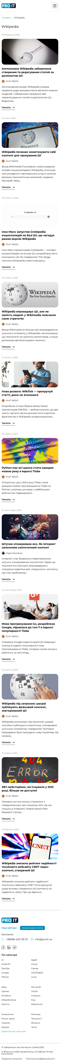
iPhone (5, 977)
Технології (36, 1018)
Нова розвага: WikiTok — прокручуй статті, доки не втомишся (27, 393)
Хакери (5, 1027)
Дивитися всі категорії (13, 1031)
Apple (34, 960)
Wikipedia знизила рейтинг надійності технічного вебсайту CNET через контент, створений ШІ (29, 867)
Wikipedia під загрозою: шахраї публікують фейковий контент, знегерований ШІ (24, 707)
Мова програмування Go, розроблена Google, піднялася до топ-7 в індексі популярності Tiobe (28, 627)
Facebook (3, 947)
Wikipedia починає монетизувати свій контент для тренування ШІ (29, 153)
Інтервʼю (35, 995)
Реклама (35, 1014)
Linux (34, 977)
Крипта (5, 1004)
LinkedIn (9, 947)
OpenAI (5, 991)
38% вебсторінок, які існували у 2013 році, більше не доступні (28, 788)
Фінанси (35, 1023)
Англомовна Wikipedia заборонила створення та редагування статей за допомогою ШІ (28, 72)
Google (5, 972)
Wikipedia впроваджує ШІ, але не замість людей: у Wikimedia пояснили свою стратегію (29, 315)
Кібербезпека (8, 1000)
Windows (6, 995)
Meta (4, 987)
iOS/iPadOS (37, 972)
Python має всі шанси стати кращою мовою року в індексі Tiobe (28, 469)
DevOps (5, 968)
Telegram (14, 947)
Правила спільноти (11, 1059)
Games (34, 968)
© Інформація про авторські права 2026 (22, 1047)
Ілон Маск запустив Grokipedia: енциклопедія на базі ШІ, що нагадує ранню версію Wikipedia (28, 235)
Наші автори (9, 928)
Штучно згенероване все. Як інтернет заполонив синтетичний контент (29, 545)
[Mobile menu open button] (54, 5)
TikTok (34, 991)
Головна (6, 17)
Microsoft (36, 987)
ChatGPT (5, 964)
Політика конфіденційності (40, 1059)
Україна (5, 1023)
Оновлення (7, 1014)
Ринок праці (8, 1018)
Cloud (34, 964)
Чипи (34, 1027)
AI (2, 960)
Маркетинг (37, 1004)
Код (33, 1000)
